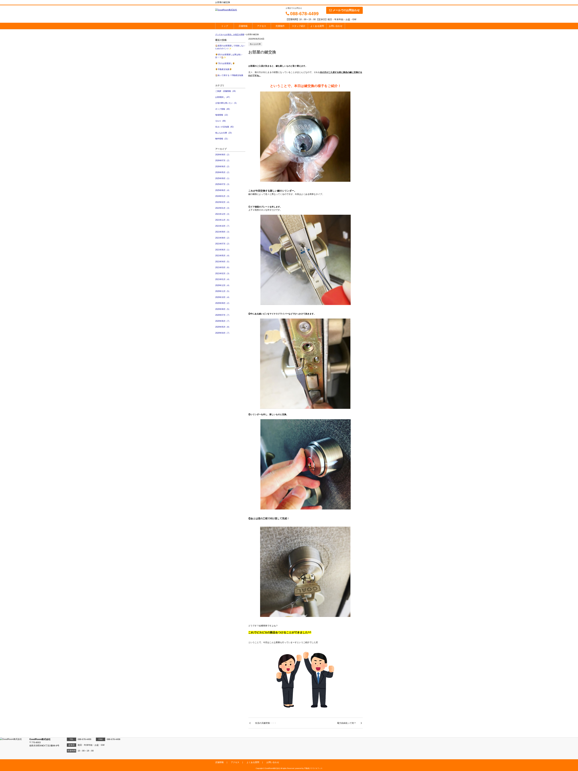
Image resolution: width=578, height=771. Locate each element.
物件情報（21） (222, 139)
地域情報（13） (222, 115)
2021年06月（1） (222, 250)
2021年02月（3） (222, 273)
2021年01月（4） (222, 279)
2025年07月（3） (222, 184)
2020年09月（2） (222, 303)
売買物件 (280, 26)
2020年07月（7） (222, 315)
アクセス (261, 26)
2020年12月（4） (222, 285)
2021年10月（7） (222, 226)
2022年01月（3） (222, 208)
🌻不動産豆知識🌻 (223, 69)
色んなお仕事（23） (224, 133)
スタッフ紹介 (298, 26)
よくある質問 (317, 26)
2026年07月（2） (222, 160)
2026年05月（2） (222, 172)
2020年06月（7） (222, 321)
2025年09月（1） (222, 178)
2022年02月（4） (222, 202)
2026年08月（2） (222, 154)
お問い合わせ (335, 26)
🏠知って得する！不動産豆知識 (229, 75)
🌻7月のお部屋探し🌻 (225, 63)
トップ (224, 26)
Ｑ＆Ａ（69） (221, 121)
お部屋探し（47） (223, 97)
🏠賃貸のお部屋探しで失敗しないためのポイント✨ (230, 47)
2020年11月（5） (222, 291)
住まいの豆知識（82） (225, 127)
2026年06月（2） (222, 166)
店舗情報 (243, 26)
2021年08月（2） (222, 238)
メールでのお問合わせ (346, 10)
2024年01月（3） (222, 196)
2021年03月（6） (222, 267)
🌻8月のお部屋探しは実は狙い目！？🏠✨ (228, 56)
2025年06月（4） (222, 190)
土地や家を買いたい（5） (226, 103)
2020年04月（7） (222, 333)
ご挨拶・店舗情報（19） (226, 91)
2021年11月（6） (222, 220)
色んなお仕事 (255, 44)
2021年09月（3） (222, 232)
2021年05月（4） (222, 255)
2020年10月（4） (222, 297)
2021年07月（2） (222, 244)
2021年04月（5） (222, 261)
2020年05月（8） (222, 327)
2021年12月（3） (222, 214)
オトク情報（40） (223, 109)
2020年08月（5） (222, 309)
